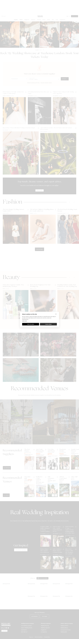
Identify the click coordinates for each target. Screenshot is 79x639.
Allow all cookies (30, 324)
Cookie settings (48, 324)
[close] (56, 314)
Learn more (24, 320)
